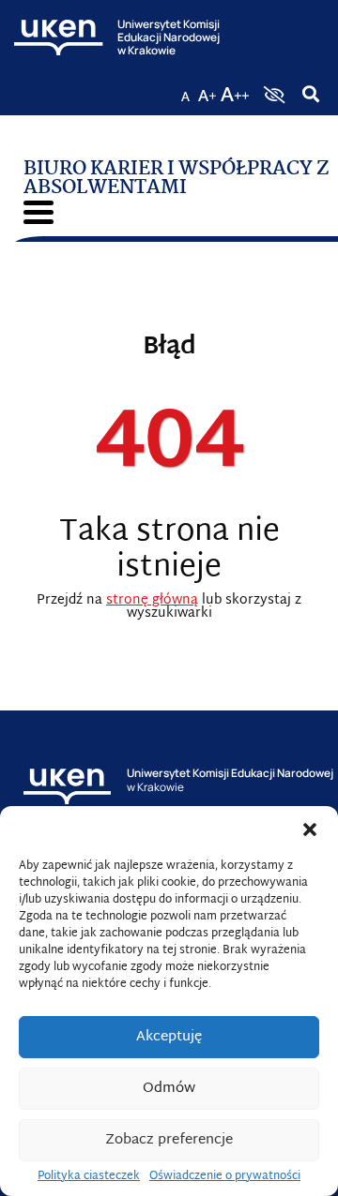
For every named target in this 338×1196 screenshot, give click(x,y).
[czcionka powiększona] (207, 89)
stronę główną (152, 600)
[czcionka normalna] (185, 89)
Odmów (169, 1088)
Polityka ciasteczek (89, 1176)
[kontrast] (272, 95)
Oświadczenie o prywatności (224, 1176)
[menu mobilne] (38, 212)
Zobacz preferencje (169, 1140)
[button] (309, 829)
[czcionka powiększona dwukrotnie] (235, 89)
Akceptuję (169, 1037)
